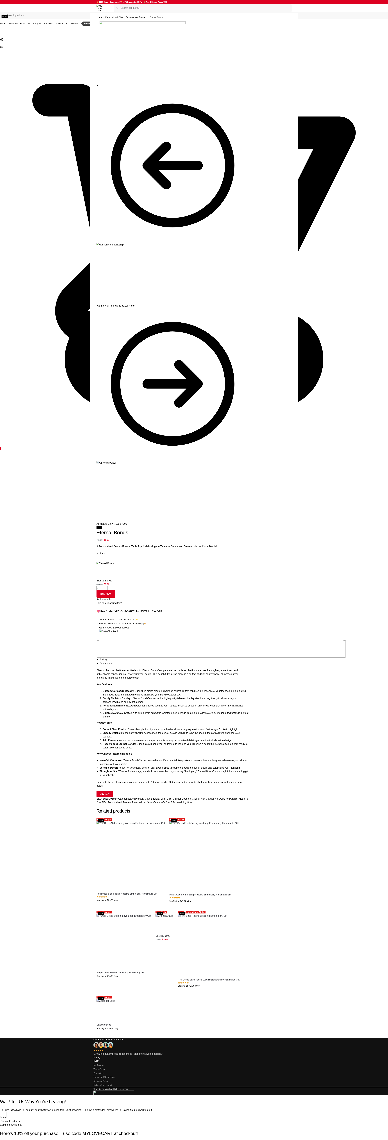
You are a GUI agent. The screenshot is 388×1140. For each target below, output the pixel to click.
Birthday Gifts (158, 798)
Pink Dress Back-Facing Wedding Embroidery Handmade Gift (209, 979)
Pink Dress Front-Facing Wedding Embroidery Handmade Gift (200, 894)
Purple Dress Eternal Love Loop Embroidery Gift (121, 972)
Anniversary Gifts (140, 798)
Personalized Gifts (114, 17)
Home (99, 17)
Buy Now (105, 593)
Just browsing (73, 1110)
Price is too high (12, 1110)
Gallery (103, 659)
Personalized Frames (136, 17)
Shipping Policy (100, 1081)
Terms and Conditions (103, 1077)
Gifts (169, 798)
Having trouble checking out (137, 1110)
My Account (99, 1065)
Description (106, 663)
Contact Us (98, 1073)
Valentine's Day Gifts (164, 802)
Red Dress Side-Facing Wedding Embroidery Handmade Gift (127, 893)
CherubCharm (163, 936)
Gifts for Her (198, 798)
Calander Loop (104, 1024)
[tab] (174, 659)
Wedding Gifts (184, 802)
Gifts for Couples (182, 798)
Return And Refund (102, 1085)
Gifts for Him (212, 798)
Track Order (99, 1069)
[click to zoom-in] (174, 53)
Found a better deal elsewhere (101, 1110)
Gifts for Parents (229, 798)
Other (3, 1117)
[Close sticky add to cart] (97, 559)
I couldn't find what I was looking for (44, 1110)
